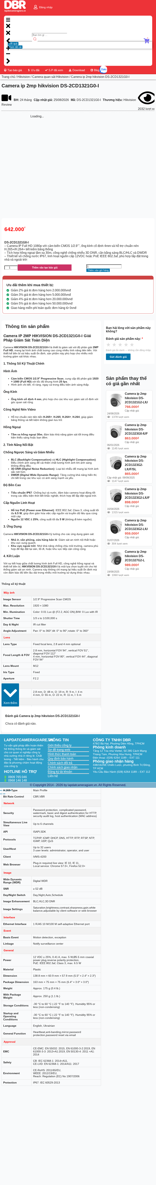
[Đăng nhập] (35, 7)
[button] (10, 694)
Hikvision (23, 76)
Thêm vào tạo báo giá (44, 267)
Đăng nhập (46, 7)
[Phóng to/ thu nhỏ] (1, 790)
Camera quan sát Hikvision (50, 76)
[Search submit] (35, 39)
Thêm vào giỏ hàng (98, 270)
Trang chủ (8, 76)
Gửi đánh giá (118, 356)
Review (7, 104)
